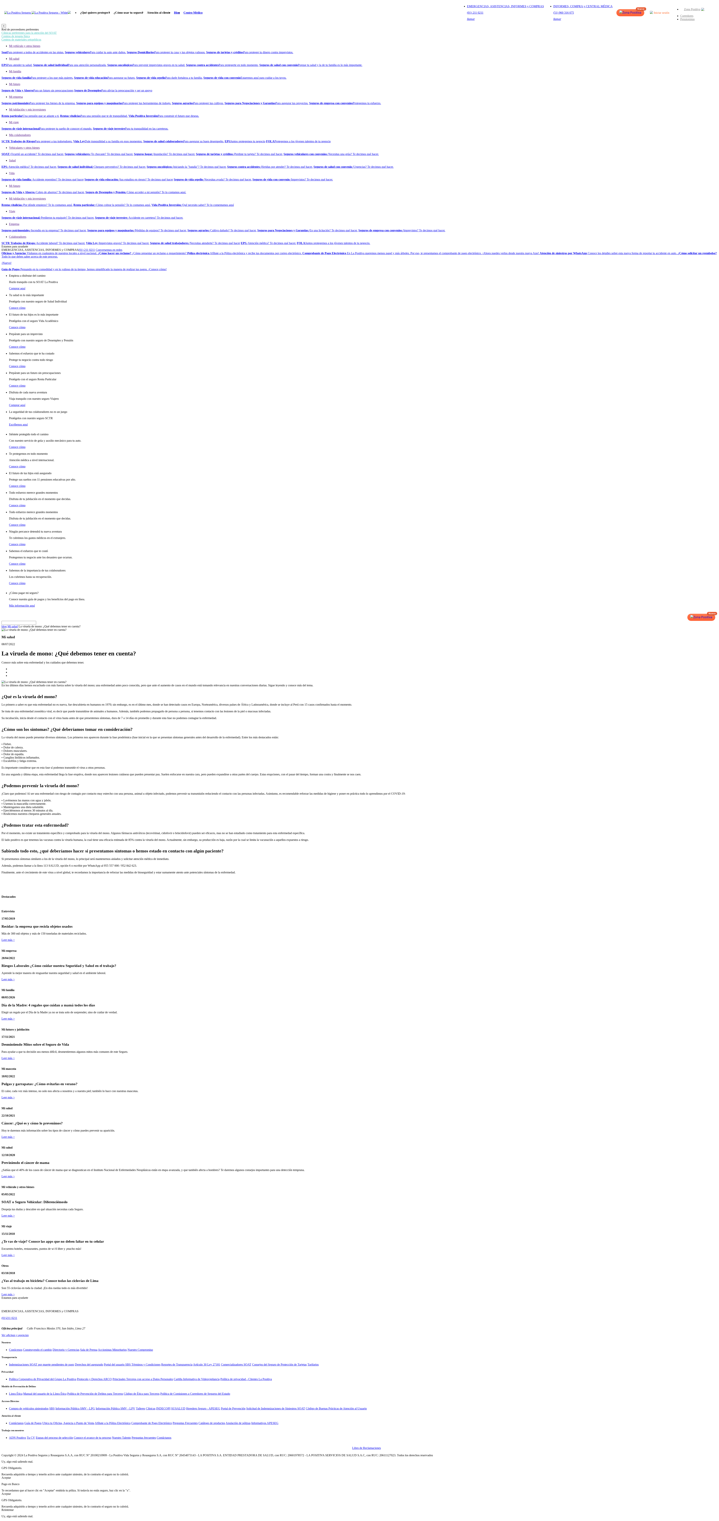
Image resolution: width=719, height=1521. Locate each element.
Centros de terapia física (15, 36)
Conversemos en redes (109, 249)
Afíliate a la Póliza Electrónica (113, 1423)
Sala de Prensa (88, 1349)
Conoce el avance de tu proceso (92, 1437)
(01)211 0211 (9, 1318)
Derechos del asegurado (89, 1364)
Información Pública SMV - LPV (115, 1408)
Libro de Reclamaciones (366, 1448)
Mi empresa (16, 96)
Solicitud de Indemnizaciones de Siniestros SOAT (275, 1408)
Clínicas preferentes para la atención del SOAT (29, 32)
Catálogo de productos (211, 1423)
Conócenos (15, 1349)
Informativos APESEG (264, 1423)
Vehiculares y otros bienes (24, 147)
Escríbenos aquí (18, 424)
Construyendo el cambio (37, 1349)
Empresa (14, 224)
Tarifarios (313, 1364)
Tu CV (31, 1437)
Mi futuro (14, 84)
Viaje (12, 211)
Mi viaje (14, 122)
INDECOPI (163, 1408)
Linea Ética (15, 1393)
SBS (52, 1408)
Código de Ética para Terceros (142, 1393)
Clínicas (150, 1408)
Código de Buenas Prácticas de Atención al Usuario (336, 1408)
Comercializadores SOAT (236, 1364)
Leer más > (8, 939)
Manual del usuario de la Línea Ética (44, 1393)
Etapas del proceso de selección (54, 1437)
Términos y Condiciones (145, 1364)
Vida (12, 173)
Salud (12, 160)
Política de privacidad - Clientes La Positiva (246, 1379)
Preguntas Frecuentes (185, 1423)
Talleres (140, 1408)
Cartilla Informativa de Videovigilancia (197, 1379)
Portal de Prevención (233, 1408)
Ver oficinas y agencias (15, 1335)
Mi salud (14, 58)
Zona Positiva (692, 9)
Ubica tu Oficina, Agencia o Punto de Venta (68, 1423)
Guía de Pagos (33, 1423)
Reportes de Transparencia (176, 1364)
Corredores (686, 15)
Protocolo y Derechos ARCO (94, 1379)
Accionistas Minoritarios (112, 1349)
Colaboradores (17, 236)
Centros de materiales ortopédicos (21, 39)
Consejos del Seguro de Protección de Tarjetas (279, 1364)
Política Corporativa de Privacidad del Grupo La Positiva (42, 1379)
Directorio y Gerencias (66, 1349)
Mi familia (15, 71)
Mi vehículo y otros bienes (24, 46)
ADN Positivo (17, 1437)
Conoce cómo (17, 307)
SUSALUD (178, 1408)
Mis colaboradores (20, 135)
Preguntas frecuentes (144, 1437)
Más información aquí (22, 605)
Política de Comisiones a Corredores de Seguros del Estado (195, 1393)
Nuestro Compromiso (140, 1349)
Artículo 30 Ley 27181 (206, 1364)
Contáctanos (16, 1423)
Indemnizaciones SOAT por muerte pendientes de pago (41, 1364)
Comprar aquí (17, 288)
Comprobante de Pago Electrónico (151, 1423)
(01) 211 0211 (86, 249)
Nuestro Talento (121, 1437)
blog (4, 626)
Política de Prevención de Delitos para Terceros (95, 1393)
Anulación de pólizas (238, 1423)
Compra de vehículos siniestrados (28, 1408)
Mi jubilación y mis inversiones (27, 109)
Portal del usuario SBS (117, 1364)
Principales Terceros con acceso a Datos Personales (143, 1379)
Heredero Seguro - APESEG (203, 1408)
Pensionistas (687, 19)
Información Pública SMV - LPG (75, 1408)
